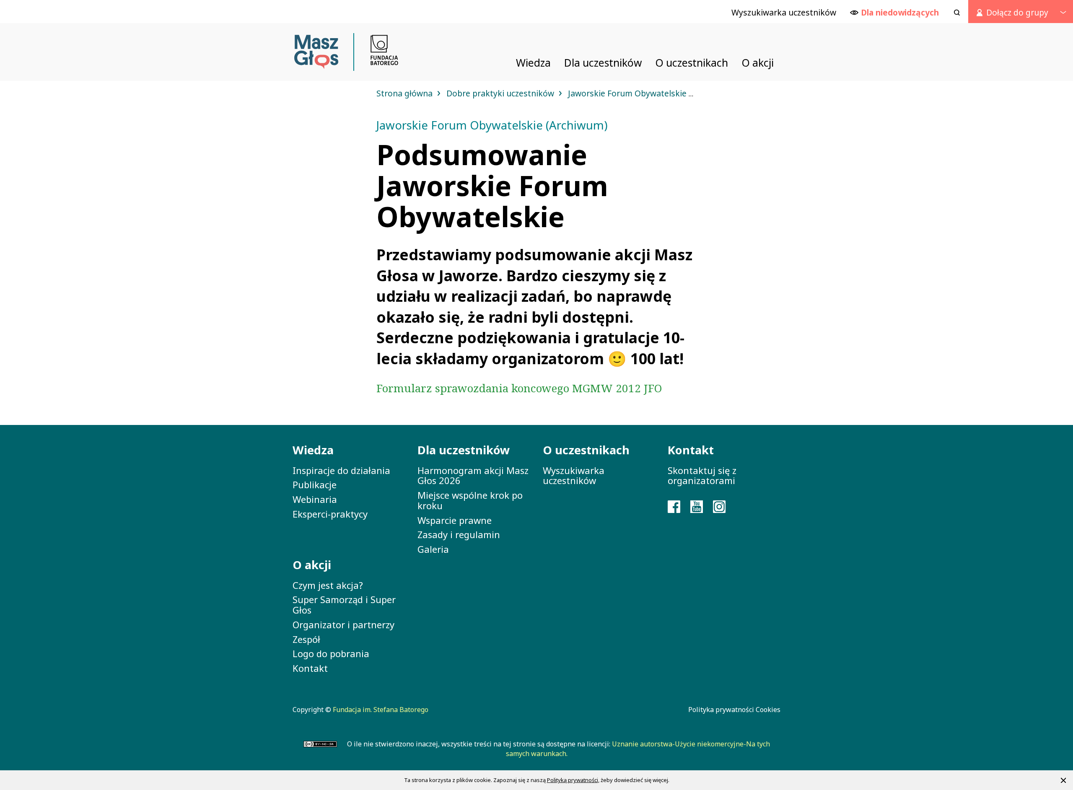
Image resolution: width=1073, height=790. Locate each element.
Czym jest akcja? (328, 585)
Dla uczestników (463, 450)
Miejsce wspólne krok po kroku (470, 500)
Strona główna (405, 93)
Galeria (433, 549)
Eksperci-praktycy (330, 514)
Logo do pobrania (331, 653)
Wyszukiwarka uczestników (573, 475)
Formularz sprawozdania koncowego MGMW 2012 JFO (519, 388)
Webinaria (315, 499)
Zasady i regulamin (458, 534)
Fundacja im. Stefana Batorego (380, 709)
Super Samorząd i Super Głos (344, 604)
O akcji (312, 564)
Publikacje (315, 484)
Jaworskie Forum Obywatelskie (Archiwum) (651, 93)
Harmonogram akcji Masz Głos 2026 (473, 475)
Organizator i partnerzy (343, 624)
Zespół (306, 639)
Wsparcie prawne (454, 520)
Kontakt (310, 668)
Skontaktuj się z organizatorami (702, 475)
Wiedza (313, 450)
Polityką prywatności (572, 780)
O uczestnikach (586, 450)
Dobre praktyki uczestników (501, 93)
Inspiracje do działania (341, 470)
